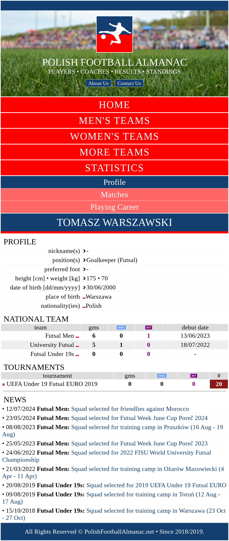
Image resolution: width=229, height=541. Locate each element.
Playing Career (114, 206)
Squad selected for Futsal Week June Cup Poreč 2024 (139, 417)
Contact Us (129, 83)
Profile (114, 182)
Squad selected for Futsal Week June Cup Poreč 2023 (139, 443)
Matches (114, 194)
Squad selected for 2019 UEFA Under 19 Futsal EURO (156, 485)
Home (114, 104)
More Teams (114, 152)
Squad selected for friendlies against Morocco (130, 408)
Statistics (114, 167)
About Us (98, 83)
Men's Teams (114, 120)
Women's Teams (114, 136)
